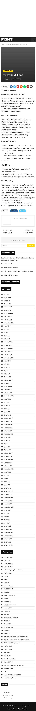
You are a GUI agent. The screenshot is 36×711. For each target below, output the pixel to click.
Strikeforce (7, 655)
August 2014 (7, 326)
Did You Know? (28, 233)
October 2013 (8, 354)
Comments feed (8, 695)
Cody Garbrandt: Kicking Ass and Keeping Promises (17, 271)
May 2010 (6, 481)
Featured (6, 582)
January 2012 (8, 421)
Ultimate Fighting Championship (13, 665)
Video (5, 671)
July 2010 (6, 475)
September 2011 (8, 434)
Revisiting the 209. (6, 264)
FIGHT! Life (7, 592)
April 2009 (7, 523)
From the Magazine (10, 605)
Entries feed (6, 692)
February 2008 (8, 545)
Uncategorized (8, 668)
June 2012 (7, 405)
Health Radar (7, 233)
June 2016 (7, 300)
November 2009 (8, 501)
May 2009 (6, 520)
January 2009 (8, 529)
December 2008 (8, 532)
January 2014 (8, 345)
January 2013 (8, 383)
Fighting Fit (7, 601)
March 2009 (7, 526)
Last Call (6, 614)
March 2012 (7, 415)
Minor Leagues (8, 627)
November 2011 (8, 427)
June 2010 (7, 478)
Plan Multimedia (23, 709)
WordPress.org (7, 698)
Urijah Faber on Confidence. (9, 267)
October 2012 (8, 393)
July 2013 (6, 364)
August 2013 (7, 361)
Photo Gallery (8, 649)
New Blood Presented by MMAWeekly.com (16, 640)
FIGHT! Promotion (9, 595)
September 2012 (8, 396)
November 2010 (8, 462)
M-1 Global (7, 621)
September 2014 (8, 323)
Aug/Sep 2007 (8, 566)
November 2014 (8, 316)
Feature (6, 579)
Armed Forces (8, 563)
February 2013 (8, 70)
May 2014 (6, 335)
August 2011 (7, 437)
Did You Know (8, 573)
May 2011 (6, 443)
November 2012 (8, 389)
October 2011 (8, 431)
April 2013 (7, 373)
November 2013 (8, 351)
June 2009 (7, 516)
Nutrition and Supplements (12, 643)
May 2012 (6, 408)
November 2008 (8, 536)
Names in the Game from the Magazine (16, 636)
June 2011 (7, 440)
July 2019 (6, 294)
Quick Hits (7, 652)
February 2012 (8, 418)
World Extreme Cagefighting (12, 674)
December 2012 (8, 386)
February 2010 (8, 491)
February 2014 (8, 342)
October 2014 (8, 319)
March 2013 (7, 377)
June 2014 (7, 332)
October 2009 (8, 504)
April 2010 (7, 485)
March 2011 (7, 450)
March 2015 (7, 310)
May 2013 (6, 370)
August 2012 (7, 399)
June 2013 (7, 367)
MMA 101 (6, 630)
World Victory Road (10, 678)
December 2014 (8, 313)
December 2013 (8, 348)
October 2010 (8, 466)
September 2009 (8, 507)
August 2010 (7, 472)
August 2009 (7, 510)
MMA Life (6, 633)
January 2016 (8, 307)
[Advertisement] (18, 19)
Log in (5, 690)
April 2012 (7, 412)
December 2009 (8, 497)
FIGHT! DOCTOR (8, 589)
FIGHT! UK (7, 598)
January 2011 (8, 456)
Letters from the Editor (11, 617)
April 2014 (7, 338)
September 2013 (8, 358)
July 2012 (6, 402)
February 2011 (8, 453)
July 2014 (6, 329)
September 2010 (8, 469)
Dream (6, 576)
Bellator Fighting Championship (13, 570)
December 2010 (8, 459)
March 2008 (7, 542)
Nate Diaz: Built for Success (9, 275)
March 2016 (7, 304)
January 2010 (8, 494)
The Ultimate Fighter (10, 659)
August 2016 (7, 297)
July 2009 (6, 513)
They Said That (8, 662)
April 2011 (7, 447)
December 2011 (8, 424)
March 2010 (7, 488)
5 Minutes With (8, 557)
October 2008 (8, 539)
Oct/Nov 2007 (8, 646)
